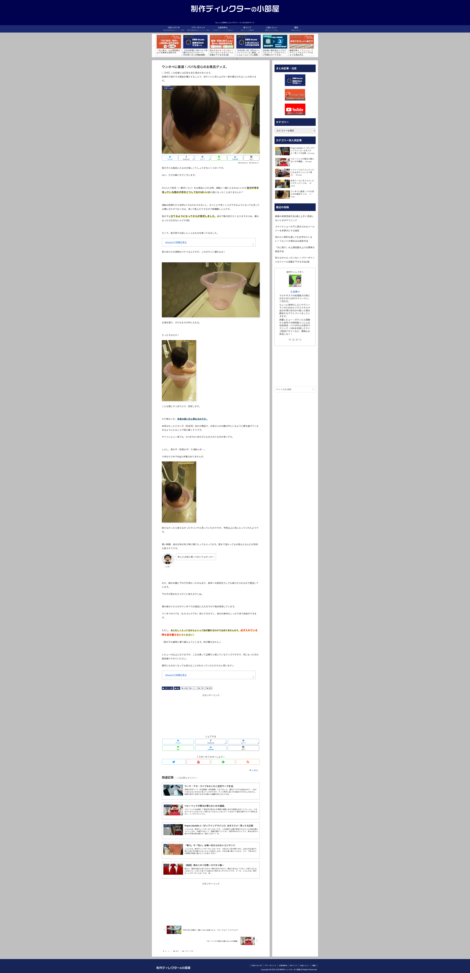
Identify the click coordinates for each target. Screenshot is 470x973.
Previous (154, 45)
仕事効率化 (283, 965)
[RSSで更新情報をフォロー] (248, 761)
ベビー (194, 688)
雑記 (177, 688)
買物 (210, 688)
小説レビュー (305, 965)
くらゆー (295, 291)
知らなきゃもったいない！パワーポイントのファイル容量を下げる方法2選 (295, 259)
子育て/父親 (168, 688)
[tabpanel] (169, 45)
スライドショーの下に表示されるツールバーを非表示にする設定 (295, 228)
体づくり (293, 965)
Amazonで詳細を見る (176, 242)
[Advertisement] (211, 714)
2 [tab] (237, 59)
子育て (202, 688)
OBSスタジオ (257, 965)
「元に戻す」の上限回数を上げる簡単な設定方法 (295, 249)
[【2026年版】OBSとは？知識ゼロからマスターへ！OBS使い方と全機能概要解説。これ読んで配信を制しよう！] (295, 80)
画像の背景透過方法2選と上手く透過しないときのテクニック (294, 218)
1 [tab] (233, 59)
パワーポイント (270, 965)
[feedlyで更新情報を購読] (223, 761)
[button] (313, 389)
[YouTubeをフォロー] (198, 761)
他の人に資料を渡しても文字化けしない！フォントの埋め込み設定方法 (293, 238)
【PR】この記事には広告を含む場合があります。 (187, 72)
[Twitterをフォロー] (174, 761)
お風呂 (186, 688)
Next (316, 45)
